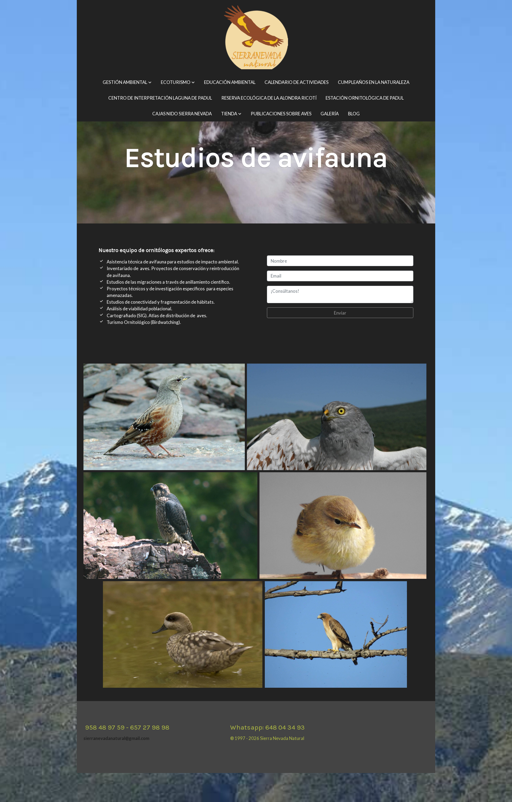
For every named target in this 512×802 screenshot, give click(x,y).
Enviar (340, 313)
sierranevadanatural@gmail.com (116, 738)
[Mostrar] (164, 417)
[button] (127, 82)
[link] (256, 37)
